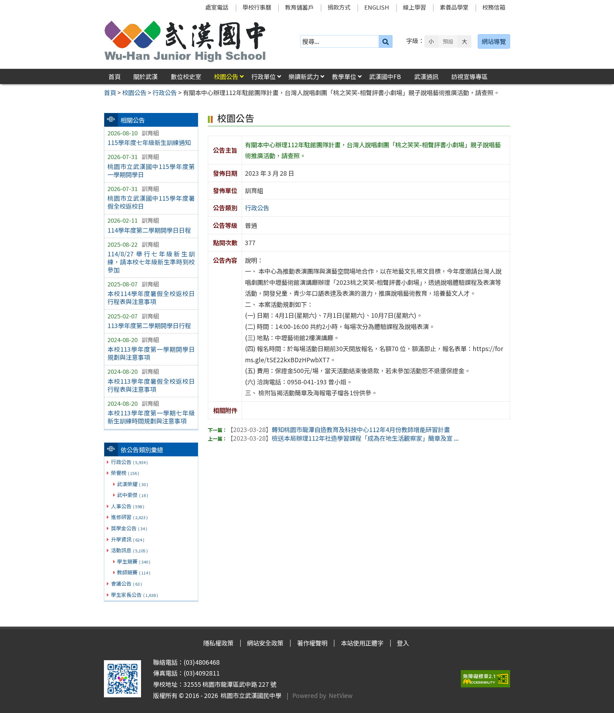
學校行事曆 (256, 7)
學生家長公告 (134, 594)
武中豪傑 (132, 495)
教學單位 (344, 76)
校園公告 (226, 76)
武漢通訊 (426, 76)
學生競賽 (133, 561)
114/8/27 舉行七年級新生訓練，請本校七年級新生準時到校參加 (151, 261)
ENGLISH (376, 7)
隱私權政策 (218, 642)
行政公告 (129, 462)
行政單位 (263, 76)
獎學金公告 (129, 528)
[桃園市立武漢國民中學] (185, 41)
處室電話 (216, 7)
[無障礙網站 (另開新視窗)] (485, 679)
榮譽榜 (125, 473)
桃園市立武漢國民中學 (249, 695)
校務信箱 (493, 7)
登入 (403, 642)
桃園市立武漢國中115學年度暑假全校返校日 (151, 202)
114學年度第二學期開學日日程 (149, 230)
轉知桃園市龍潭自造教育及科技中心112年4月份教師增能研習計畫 (338, 429)
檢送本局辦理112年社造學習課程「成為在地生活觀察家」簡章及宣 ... (343, 438)
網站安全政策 (265, 642)
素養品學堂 (454, 7)
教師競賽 (133, 572)
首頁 (114, 76)
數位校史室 (186, 76)
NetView (340, 695)
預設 (448, 41)
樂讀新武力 (303, 76)
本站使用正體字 (362, 642)
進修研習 (129, 517)
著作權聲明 (312, 642)
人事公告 (127, 506)
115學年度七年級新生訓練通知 (149, 142)
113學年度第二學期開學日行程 (149, 325)
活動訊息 (129, 550)
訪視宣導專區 (469, 76)
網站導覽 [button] (494, 41)
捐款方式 (338, 7)
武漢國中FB (385, 76)
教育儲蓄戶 (299, 7)
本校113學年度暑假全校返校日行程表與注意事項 (151, 385)
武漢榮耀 (132, 484)
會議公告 (126, 583)
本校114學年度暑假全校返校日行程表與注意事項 (151, 297)
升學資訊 (127, 539)
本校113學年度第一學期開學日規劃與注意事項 (151, 353)
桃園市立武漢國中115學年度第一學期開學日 (151, 170)
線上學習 (414, 7)
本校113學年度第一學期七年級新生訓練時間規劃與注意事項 (151, 416)
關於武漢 (145, 76)
